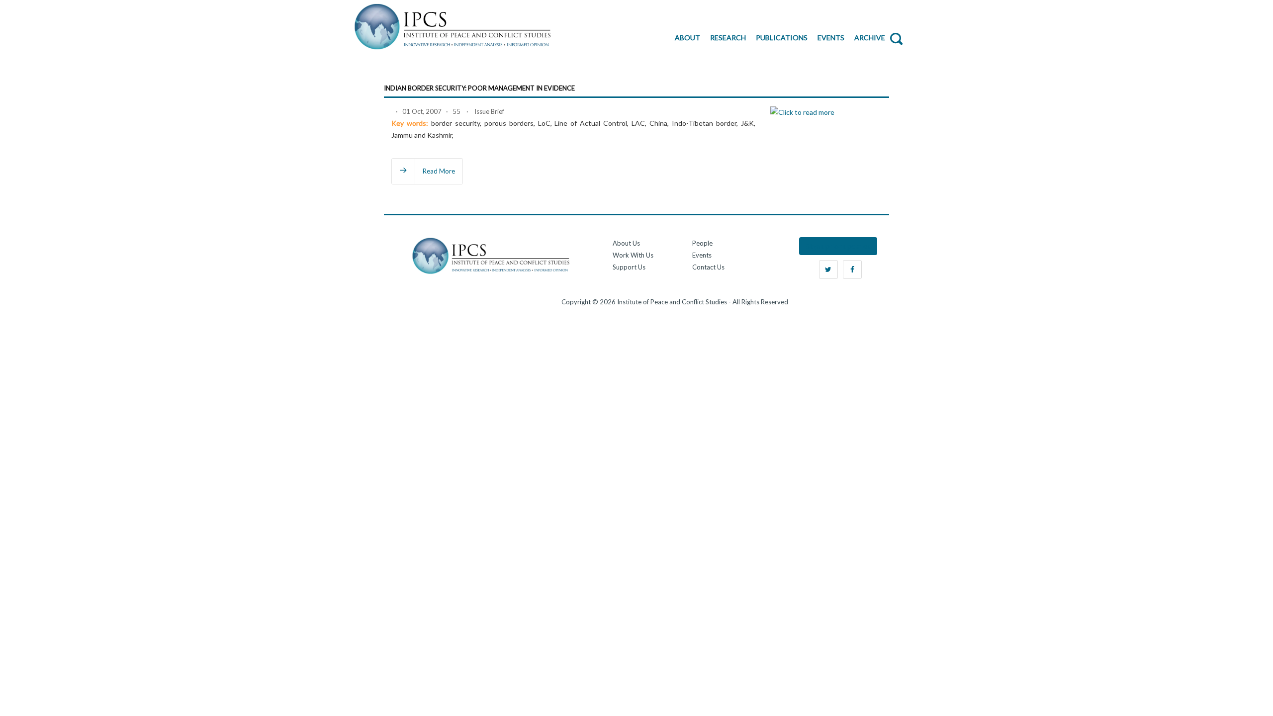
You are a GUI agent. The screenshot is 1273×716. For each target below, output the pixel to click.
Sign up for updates (838, 246)
